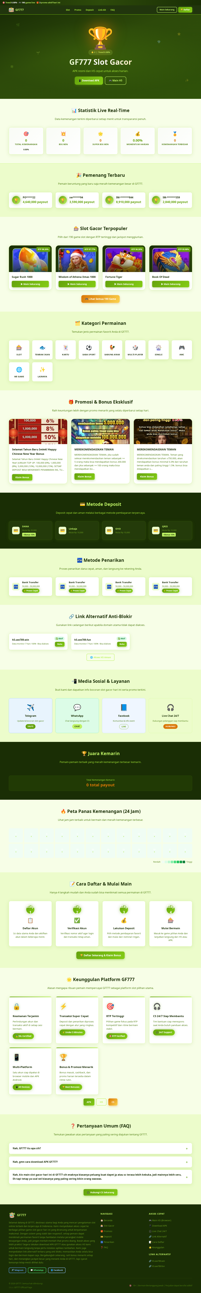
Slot (68, 9)
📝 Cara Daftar (156, 1242)
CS (113, 1101)
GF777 (19, 10)
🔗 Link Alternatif (158, 1236)
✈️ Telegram (17, 1270)
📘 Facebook (57, 1270)
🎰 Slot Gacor (107, 1225)
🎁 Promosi (106, 1231)
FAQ (113, 9)
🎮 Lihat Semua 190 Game (100, 298)
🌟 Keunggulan (156, 1247)
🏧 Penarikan (107, 1242)
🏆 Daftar (185, 9)
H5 (101, 1101)
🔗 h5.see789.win (157, 1261)
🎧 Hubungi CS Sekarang (100, 1192)
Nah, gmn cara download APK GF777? (35, 1162)
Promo (77, 9)
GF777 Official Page (23, 1287)
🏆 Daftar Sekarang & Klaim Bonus (100, 955)
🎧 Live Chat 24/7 (158, 1231)
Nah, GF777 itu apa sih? (27, 1148)
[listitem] (100, 1148)
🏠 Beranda (106, 1220)
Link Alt (102, 9)
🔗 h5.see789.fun (157, 1266)
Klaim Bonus (22, 477)
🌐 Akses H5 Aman (100, 657)
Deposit (90, 9)
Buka (59, 644)
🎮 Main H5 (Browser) (160, 1220)
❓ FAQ (104, 1247)
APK (89, 1101)
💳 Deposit (106, 1236)
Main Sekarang (167, 9)
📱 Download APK (88, 80)
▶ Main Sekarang (30, 284)
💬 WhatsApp (36, 1270)
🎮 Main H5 (115, 80)
